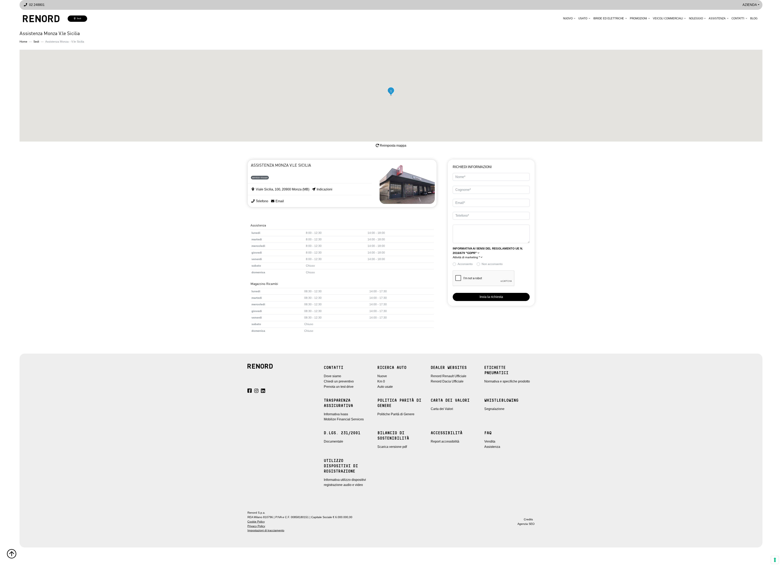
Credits (528, 519)
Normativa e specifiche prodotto (507, 381)
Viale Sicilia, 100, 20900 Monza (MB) (282, 189)
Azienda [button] (749, 5)
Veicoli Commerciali (668, 18)
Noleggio (696, 18)
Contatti (737, 18)
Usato (582, 18)
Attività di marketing (466, 257)
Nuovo (568, 18)
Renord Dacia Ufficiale (447, 381)
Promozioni (638, 18)
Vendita (489, 441)
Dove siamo (332, 376)
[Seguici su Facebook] (249, 391)
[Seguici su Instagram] (256, 391)
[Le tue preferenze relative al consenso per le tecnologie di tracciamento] (775, 560)
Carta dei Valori (442, 409)
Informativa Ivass (336, 414)
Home (23, 41)
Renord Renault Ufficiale (448, 376)
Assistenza (717, 18)
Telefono (261, 201)
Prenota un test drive (339, 386)
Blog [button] (754, 18)
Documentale (333, 441)
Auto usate (385, 386)
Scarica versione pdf (392, 446)
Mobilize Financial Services (344, 419)
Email (279, 201)
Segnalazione (494, 409)
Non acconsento (492, 264)
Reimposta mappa (392, 145)
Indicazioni (324, 189)
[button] (390, 91)
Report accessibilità (445, 441)
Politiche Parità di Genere (395, 414)
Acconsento (465, 264)
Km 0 (381, 381)
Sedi (78, 18)
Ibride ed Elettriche (608, 18)
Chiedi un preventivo (339, 381)
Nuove (382, 376)
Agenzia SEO (526, 523)
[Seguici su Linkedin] (263, 391)
